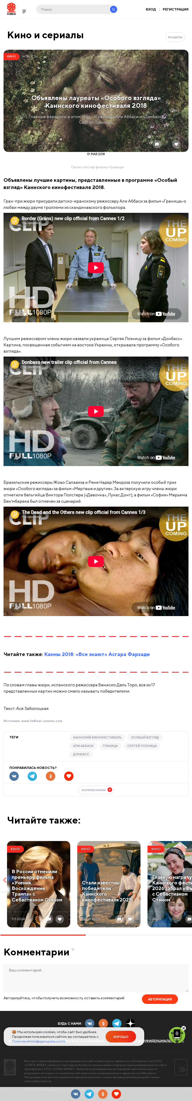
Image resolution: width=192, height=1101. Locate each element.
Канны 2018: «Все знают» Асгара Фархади (97, 654)
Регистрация (175, 9)
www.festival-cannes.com (41, 721)
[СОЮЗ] (10, 1067)
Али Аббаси (83, 746)
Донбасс (81, 754)
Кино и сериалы (45, 34)
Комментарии (96, 790)
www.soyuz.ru (105, 1061)
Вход (151, 9)
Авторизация (160, 999)
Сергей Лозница (142, 746)
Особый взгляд (145, 737)
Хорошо (120, 1037)
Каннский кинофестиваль (97, 737)
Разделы (175, 37)
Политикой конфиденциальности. (39, 1041)
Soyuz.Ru (11, 8)
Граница (110, 746)
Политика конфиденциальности (150, 1041)
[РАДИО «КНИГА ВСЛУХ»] (177, 1035)
